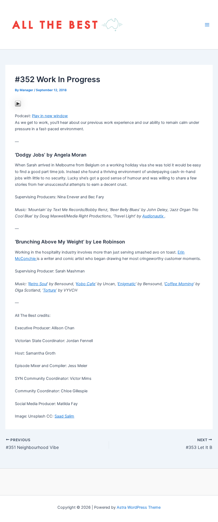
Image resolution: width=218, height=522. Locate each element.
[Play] (18, 103)
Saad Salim (64, 416)
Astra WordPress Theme (139, 507)
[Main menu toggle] (207, 24)
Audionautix (153, 216)
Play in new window (50, 115)
